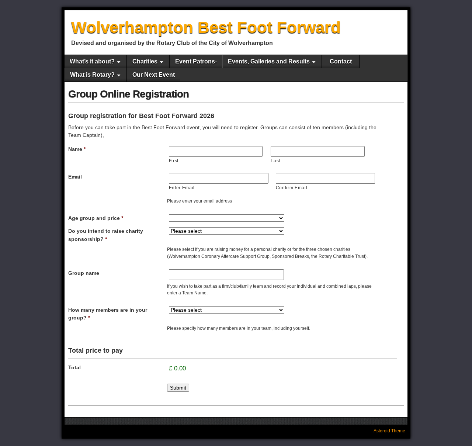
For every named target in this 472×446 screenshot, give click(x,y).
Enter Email (182, 187)
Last (275, 160)
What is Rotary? (92, 75)
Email (75, 177)
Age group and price (95, 218)
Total (74, 367)
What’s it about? (92, 61)
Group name (83, 273)
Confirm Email (292, 187)
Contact (341, 61)
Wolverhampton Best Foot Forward (206, 27)
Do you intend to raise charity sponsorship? (105, 235)
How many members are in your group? (107, 314)
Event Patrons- (196, 61)
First (173, 160)
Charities (144, 61)
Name (77, 149)
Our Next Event (153, 75)
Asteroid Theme (389, 430)
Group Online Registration (128, 94)
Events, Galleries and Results (269, 61)
